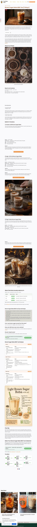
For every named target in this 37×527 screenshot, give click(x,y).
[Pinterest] (17, 524)
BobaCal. (6, 329)
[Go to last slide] (2, 505)
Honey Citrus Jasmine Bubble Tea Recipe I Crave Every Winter (8, 515)
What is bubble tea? (12, 451)
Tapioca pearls (18, 451)
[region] (9, 521)
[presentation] (9, 502)
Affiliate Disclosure (26, 522)
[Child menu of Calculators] (14, 1)
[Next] (35, 505)
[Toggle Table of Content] (10, 32)
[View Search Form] (28, 2)
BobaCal (8, 304)
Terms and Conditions (20, 522)
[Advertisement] (18, 100)
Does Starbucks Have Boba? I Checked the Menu (27, 515)
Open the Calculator (28, 337)
